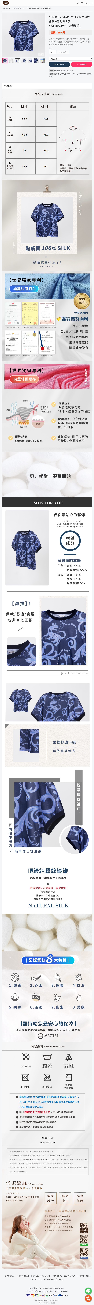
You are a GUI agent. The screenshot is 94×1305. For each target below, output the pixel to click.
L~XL (61, 52)
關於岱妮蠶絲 (10, 1276)
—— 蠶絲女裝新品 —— (18, 8)
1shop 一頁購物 (50, 1303)
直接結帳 (82, 64)
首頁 (7, 8)
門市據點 (35, 1276)
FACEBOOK (35, 1279)
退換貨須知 (45, 1276)
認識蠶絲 (60, 1279)
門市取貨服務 (23, 1276)
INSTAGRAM (48, 1279)
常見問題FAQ (69, 1276)
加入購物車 (61, 64)
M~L (52, 52)
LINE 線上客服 (83, 1276)
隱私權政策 (57, 1276)
